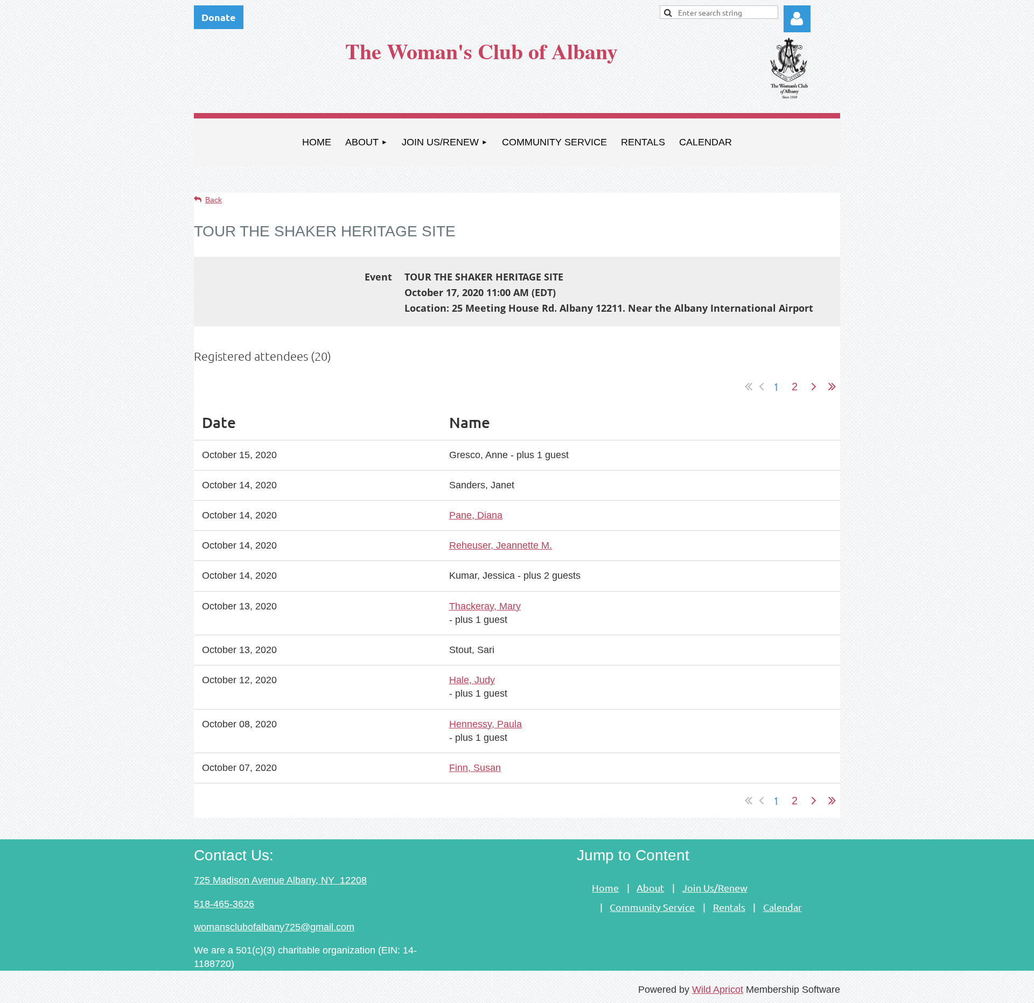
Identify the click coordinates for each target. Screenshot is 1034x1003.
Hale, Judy (472, 680)
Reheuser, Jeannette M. (500, 545)
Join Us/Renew (714, 887)
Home (605, 887)
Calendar (782, 907)
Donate (218, 17)
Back (213, 199)
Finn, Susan (475, 767)
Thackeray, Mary (485, 606)
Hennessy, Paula (485, 724)
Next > (813, 386)
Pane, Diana (475, 515)
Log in (797, 18)
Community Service (652, 907)
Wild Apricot (717, 989)
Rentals (729, 907)
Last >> (832, 386)
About (650, 887)
